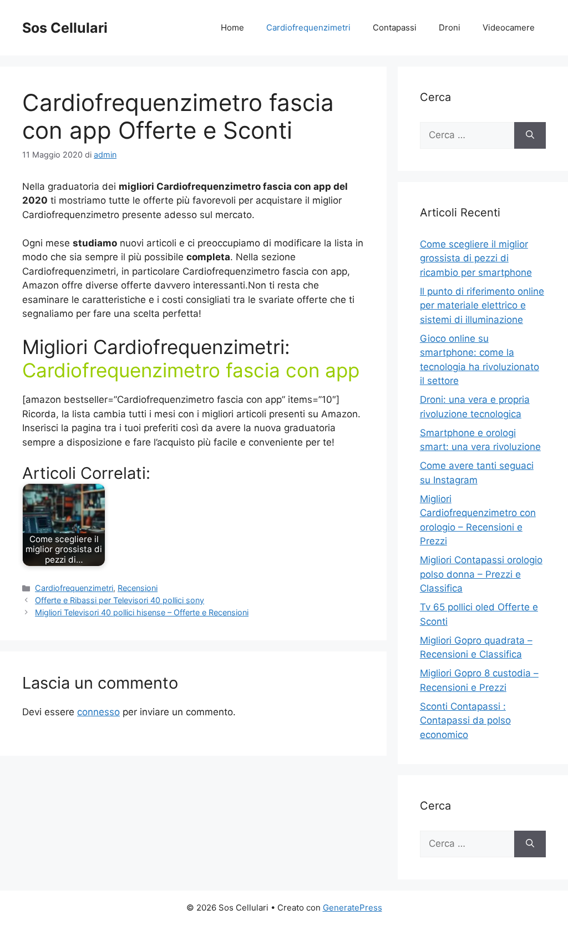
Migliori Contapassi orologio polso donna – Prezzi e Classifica (481, 574)
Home (232, 27)
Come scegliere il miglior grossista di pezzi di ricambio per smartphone (476, 258)
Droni (449, 27)
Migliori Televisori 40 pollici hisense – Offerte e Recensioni (141, 612)
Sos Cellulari (65, 27)
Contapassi (395, 27)
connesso (98, 711)
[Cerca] (530, 135)
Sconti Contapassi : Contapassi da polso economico (465, 720)
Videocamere (509, 27)
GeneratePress (352, 907)
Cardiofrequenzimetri (308, 27)
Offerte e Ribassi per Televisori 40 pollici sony (119, 600)
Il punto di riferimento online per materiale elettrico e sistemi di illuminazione (482, 305)
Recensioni (138, 588)
